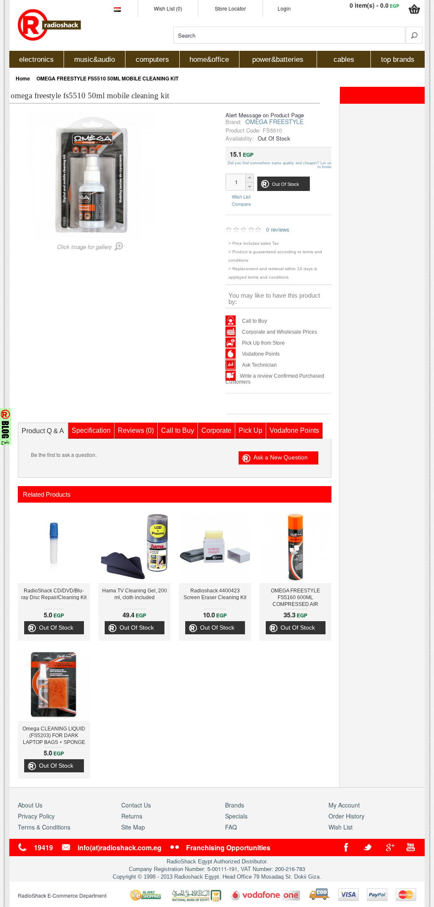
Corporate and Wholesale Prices (279, 332)
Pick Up (250, 430)
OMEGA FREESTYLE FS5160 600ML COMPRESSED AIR (295, 597)
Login (284, 8)
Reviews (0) (136, 430)
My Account (344, 805)
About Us (30, 805)
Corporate (216, 430)
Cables (344, 59)
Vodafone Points (261, 354)
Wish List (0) (168, 8)
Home (23, 78)
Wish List (241, 196)
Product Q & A (43, 430)
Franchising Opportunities (228, 847)
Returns (131, 816)
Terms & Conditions (44, 827)
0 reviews (277, 229)
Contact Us (136, 805)
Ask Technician (259, 365)
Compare (241, 203)
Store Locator (230, 8)
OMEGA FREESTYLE (274, 121)
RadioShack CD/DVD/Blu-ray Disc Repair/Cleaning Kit (53, 594)
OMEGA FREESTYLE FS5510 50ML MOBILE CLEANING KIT (107, 78)
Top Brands (398, 59)
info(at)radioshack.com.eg (119, 847)
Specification (91, 430)
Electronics (36, 59)
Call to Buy (254, 321)
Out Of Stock (56, 627)
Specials (236, 816)
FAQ (231, 827)
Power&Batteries (277, 59)
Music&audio (94, 59)
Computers (152, 59)
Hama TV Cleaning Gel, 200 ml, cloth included (134, 594)
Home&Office (209, 59)
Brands (234, 805)
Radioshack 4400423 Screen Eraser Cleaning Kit (215, 594)
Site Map (133, 827)
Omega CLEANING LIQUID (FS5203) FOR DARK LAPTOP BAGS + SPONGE (53, 735)
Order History (346, 816)
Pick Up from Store (263, 343)
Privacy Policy (36, 816)
